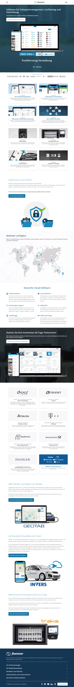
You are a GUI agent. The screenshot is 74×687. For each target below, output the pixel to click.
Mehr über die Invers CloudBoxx (18, 555)
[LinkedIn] (52, 684)
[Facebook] (41, 684)
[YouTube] (48, 684)
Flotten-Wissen (62, 684)
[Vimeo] (45, 684)
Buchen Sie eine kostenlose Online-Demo (18, 341)
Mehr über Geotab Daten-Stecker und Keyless (21, 500)
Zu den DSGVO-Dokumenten (17, 196)
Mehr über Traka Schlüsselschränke (18, 614)
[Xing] (55, 684)
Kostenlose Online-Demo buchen (16, 19)
